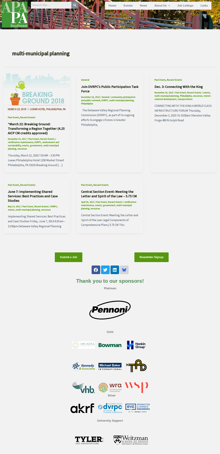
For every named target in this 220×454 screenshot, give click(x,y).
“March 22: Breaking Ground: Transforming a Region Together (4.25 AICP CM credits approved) (36, 129)
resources (22, 148)
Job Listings (185, 5)
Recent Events (27, 117)
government (36, 145)
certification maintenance (20, 142)
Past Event (13, 117)
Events (128, 5)
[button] (162, 6)
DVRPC (38, 142)
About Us (160, 5)
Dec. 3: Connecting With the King (179, 86)
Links (204, 5)
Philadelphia (87, 103)
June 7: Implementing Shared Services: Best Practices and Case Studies (33, 196)
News (143, 5)
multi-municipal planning (121, 100)
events (25, 145)
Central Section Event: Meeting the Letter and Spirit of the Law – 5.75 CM (109, 194)
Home (112, 5)
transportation (185, 99)
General (85, 80)
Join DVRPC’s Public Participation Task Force (110, 89)
